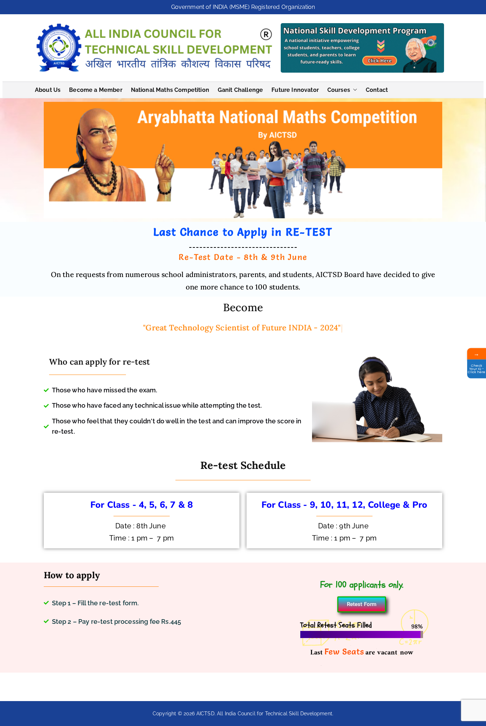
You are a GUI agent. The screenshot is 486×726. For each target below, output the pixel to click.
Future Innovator (295, 90)
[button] (353, 90)
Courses (338, 90)
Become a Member (95, 90)
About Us (47, 90)
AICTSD (205, 713)
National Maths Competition (170, 90)
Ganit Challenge (240, 90)
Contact (377, 90)
